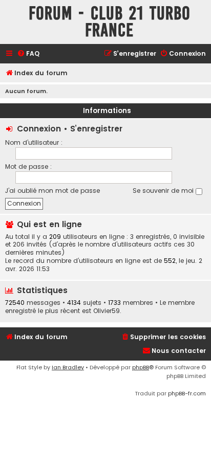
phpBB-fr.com (187, 393)
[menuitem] (28, 54)
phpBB (140, 367)
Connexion (39, 128)
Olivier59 (106, 311)
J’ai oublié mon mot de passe (52, 190)
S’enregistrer (96, 128)
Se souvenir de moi (164, 190)
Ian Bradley (68, 367)
